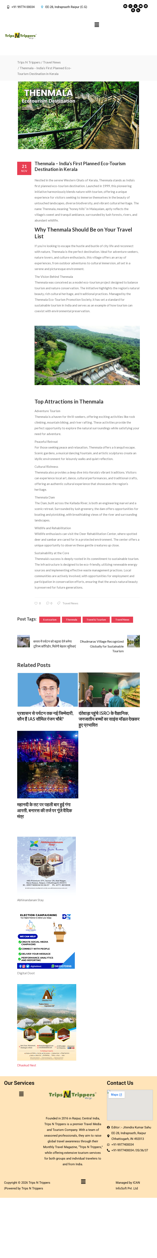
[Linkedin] (146, 6)
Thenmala (71, 619)
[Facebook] (125, 6)
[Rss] (138, 10)
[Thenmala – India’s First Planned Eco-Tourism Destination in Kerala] (78, 115)
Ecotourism (49, 619)
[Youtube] (141, 6)
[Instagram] (130, 6)
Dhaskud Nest (26, 1065)
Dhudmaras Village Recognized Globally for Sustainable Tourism (102, 646)
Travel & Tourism (96, 619)
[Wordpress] (133, 10)
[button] (97, 24)
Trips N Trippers (28, 62)
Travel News (52, 62)
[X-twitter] (135, 6)
